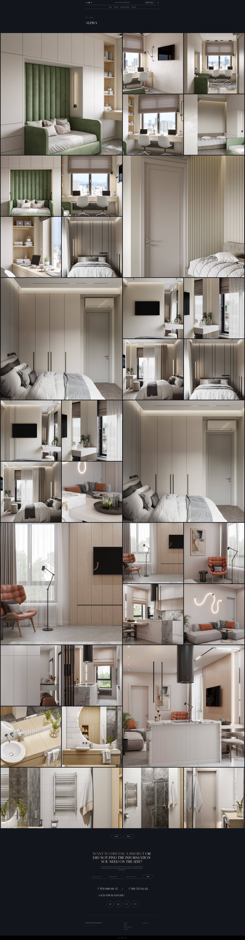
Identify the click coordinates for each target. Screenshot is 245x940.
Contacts (133, 7)
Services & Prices (125, 7)
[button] (149, 2)
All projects (91, 17)
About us (125, 922)
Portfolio (116, 7)
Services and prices (128, 927)
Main (86, 17)
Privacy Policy (145, 922)
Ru (158, 2)
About (110, 7)
